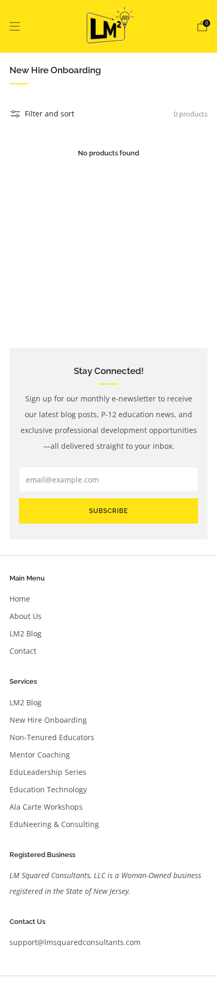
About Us (25, 616)
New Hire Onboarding (48, 720)
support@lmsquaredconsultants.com (75, 942)
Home (19, 599)
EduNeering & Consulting (54, 824)
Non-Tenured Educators (51, 737)
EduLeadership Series (47, 772)
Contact (22, 651)
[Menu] (14, 26)
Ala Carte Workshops (46, 807)
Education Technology (48, 789)
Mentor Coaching (39, 755)
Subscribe (108, 511)
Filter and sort (49, 114)
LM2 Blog (25, 633)
